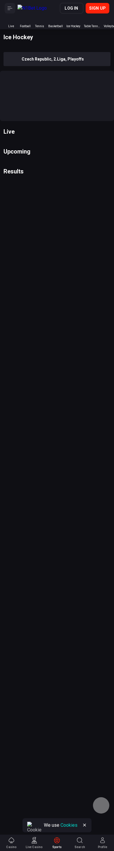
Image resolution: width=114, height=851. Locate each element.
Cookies (69, 825)
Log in (71, 8)
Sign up (97, 8)
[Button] (10, 8)
